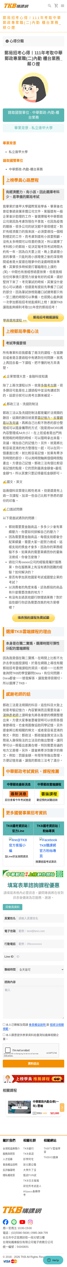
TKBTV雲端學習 (52, 1150)
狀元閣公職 (29, 1164)
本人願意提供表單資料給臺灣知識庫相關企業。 (31, 1037)
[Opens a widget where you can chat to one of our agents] (53, 1260)
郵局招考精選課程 (45, 317)
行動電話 (10, 943)
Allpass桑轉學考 (31, 1193)
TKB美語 (28, 1153)
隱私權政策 (9, 1175)
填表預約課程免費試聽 (33, 617)
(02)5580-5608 (20, 1232)
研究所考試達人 (32, 1186)
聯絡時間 (10, 969)
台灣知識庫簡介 (11, 1148)
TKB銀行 (28, 1148)
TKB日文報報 (31, 1180)
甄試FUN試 (29, 1175)
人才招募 (7, 1159)
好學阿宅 (28, 1159)
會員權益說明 (37, 1024)
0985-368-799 (39, 1232)
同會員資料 (13, 906)
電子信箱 (10, 931)
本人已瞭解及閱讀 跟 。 (33, 1027)
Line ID (9, 956)
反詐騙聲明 (9, 1170)
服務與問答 (9, 1153)
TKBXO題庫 (51, 1157)
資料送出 (33, 1063)
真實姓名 (10, 918)
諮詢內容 (10, 982)
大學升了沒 (29, 1170)
